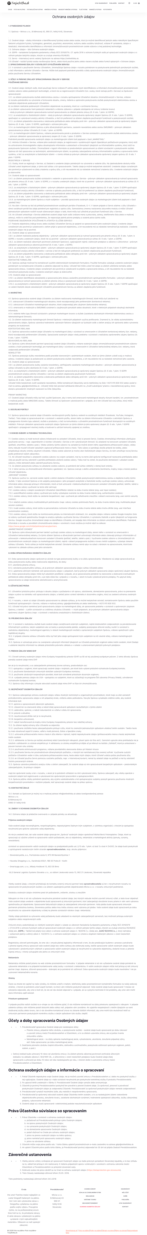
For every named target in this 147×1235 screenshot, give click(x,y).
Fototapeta (107, 9)
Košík (125, 1196)
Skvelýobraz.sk (71, 1231)
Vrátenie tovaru (90, 1199)
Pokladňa (113, 3)
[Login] (129, 3)
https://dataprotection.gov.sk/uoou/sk (104, 1170)
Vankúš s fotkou (95, 9)
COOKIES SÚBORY (90, 1189)
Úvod (10, 9)
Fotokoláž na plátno (35, 9)
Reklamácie (90, 1196)
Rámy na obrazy (121, 1231)
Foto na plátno (19, 9)
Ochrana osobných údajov (90, 1206)
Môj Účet (125, 1192)
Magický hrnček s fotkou (67, 9)
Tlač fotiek (83, 9)
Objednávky (125, 1189)
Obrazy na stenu (108, 1231)
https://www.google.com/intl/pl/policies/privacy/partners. (33, 526)
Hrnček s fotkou (50, 9)
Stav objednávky (101, 3)
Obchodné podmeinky (90, 1203)
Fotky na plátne (95, 1231)
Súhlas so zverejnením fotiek (90, 1192)
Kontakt (121, 3)
